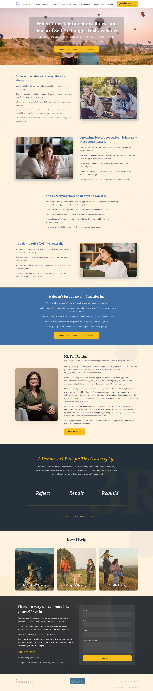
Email (85, 620)
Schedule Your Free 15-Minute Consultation (76, 49)
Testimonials (85, 5)
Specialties (65, 4)
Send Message (107, 658)
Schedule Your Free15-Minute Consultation (127, 4)
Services (54, 4)
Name (85, 610)
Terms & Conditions (131, 687)
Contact (96, 5)
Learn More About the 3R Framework (76, 517)
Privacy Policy (119, 687)
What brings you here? (91, 640)
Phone (85, 630)
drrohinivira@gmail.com (28, 658)
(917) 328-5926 (108, 5)
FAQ (75, 5)
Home (38, 5)
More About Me (74, 432)
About (45, 5)
